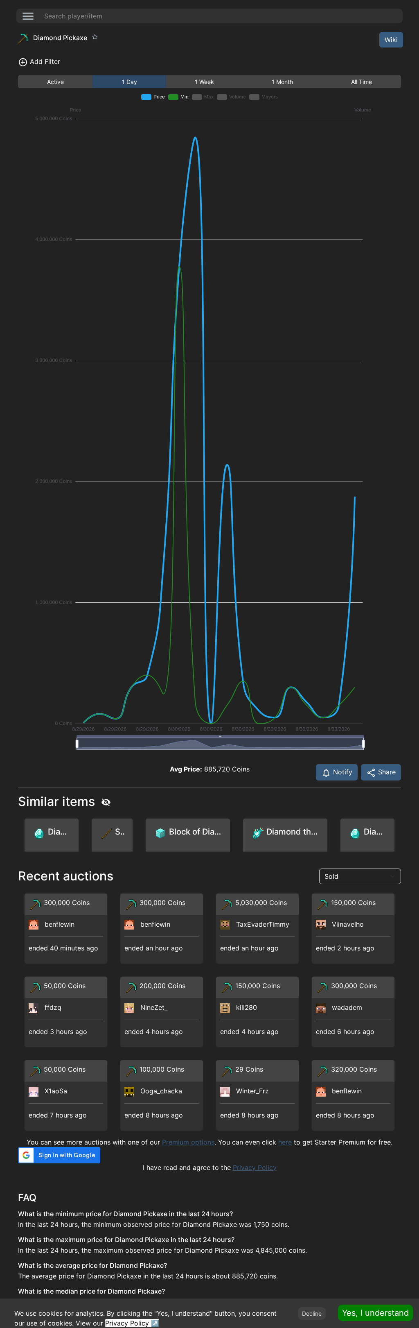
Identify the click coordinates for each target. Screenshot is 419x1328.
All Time (361, 81)
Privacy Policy (255, 1167)
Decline (312, 1313)
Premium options (188, 1142)
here (285, 1142)
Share (386, 772)
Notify (341, 772)
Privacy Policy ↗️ (132, 1323)
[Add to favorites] (94, 36)
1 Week (204, 81)
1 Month (282, 81)
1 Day (129, 81)
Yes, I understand (375, 1313)
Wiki (391, 40)
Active (55, 81)
